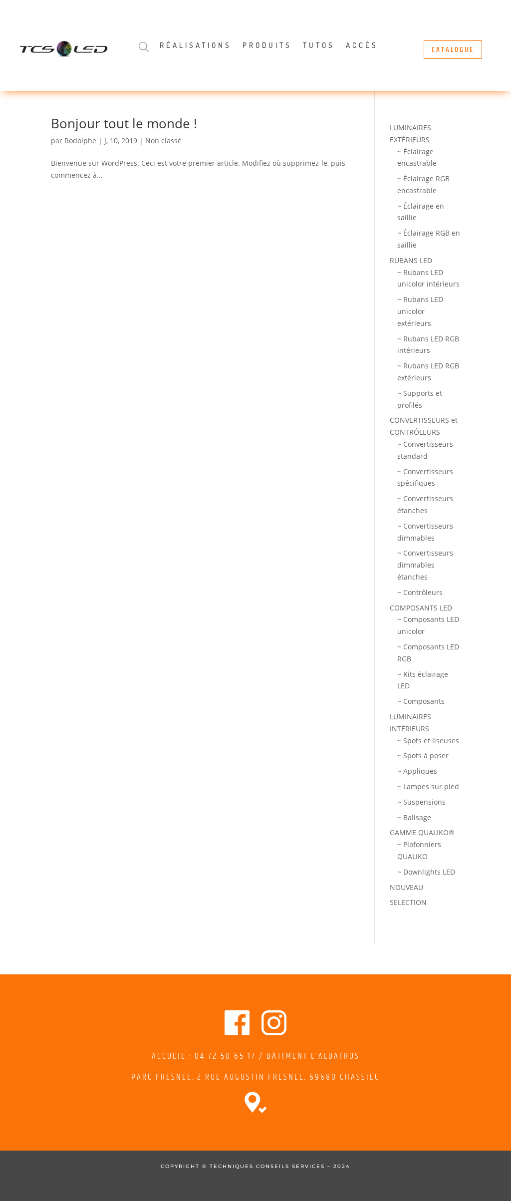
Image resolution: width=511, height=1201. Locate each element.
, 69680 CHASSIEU (342, 1077)
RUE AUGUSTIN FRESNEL (254, 1077)
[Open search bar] (144, 46)
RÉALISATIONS (196, 46)
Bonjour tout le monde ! (124, 123)
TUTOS (319, 46)
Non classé (163, 140)
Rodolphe (80, 140)
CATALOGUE (453, 49)
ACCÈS (362, 46)
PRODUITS (267, 46)
